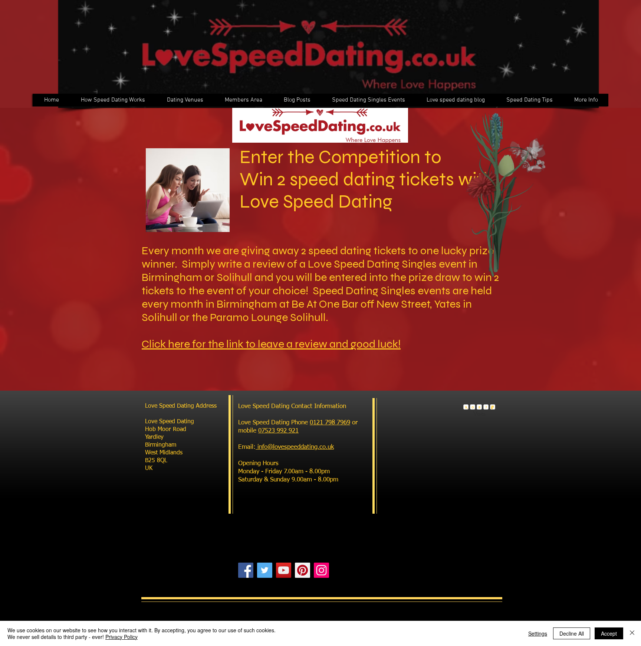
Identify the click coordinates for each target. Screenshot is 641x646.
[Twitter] (264, 570)
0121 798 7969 (330, 423)
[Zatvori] (632, 633)
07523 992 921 (278, 431)
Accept (609, 633)
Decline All (571, 633)
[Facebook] (245, 570)
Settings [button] (537, 633)
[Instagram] (321, 570)
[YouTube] (283, 570)
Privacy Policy (121, 636)
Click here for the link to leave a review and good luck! (271, 344)
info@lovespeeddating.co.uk (295, 447)
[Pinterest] (302, 570)
